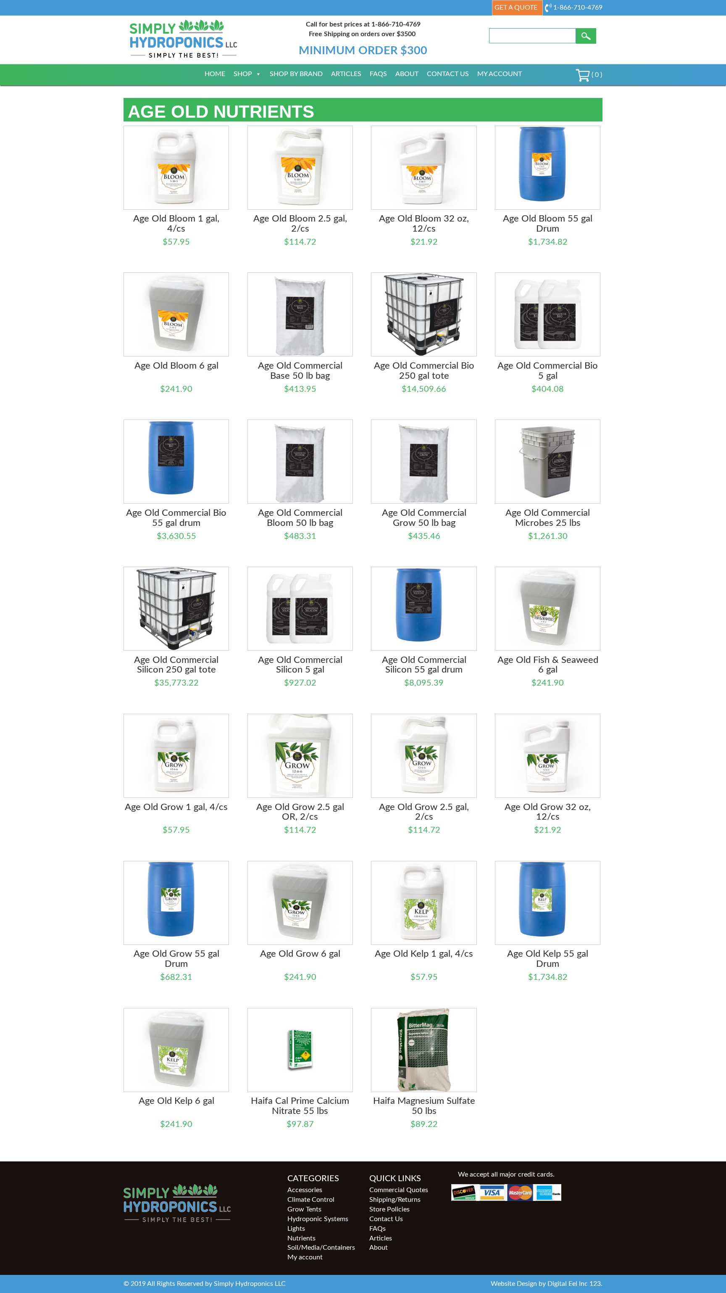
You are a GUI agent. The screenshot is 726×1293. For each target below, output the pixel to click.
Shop (243, 74)
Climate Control (310, 1199)
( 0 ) (596, 74)
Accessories (304, 1190)
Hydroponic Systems (317, 1219)
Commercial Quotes (398, 1190)
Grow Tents (304, 1209)
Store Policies (389, 1209)
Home (215, 74)
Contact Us (448, 74)
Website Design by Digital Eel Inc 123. (546, 1283)
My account (499, 74)
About (406, 74)
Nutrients (301, 1238)
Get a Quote (516, 7)
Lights (296, 1228)
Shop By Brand (296, 74)
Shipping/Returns (395, 1199)
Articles (346, 74)
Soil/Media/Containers (321, 1247)
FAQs (378, 74)
